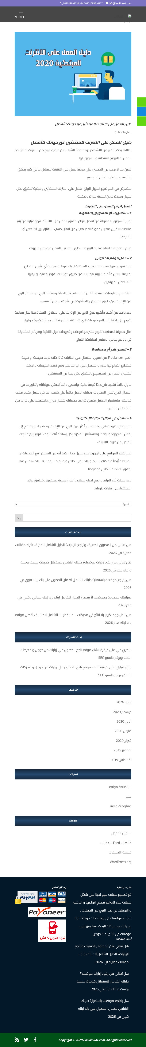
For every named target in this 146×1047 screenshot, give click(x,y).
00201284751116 (72, 3)
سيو (128, 796)
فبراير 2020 (123, 740)
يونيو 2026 (123, 702)
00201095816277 (93, 3)
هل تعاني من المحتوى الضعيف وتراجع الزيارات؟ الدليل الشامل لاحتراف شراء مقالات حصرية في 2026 (102, 954)
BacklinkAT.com (94, 1040)
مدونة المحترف (114, 331)
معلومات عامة (123, 132)
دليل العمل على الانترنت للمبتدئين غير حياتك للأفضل (93, 124)
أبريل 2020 (124, 721)
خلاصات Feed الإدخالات (115, 843)
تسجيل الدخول (121, 833)
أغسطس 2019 (120, 760)
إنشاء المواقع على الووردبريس (105, 453)
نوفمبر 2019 (122, 750)
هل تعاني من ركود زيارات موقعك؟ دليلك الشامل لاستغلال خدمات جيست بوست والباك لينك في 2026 (103, 981)
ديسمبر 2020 (122, 712)
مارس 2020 (123, 731)
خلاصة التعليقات (120, 852)
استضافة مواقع (120, 787)
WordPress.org (120, 862)
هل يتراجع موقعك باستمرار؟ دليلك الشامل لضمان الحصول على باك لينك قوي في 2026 (103, 1009)
